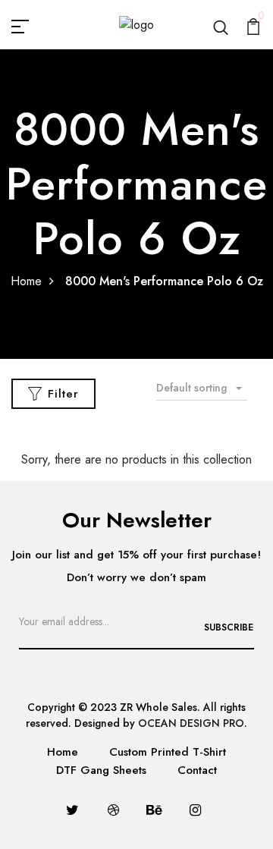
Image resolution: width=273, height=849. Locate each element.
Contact (197, 770)
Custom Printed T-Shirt (167, 752)
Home (26, 281)
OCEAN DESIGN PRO (191, 723)
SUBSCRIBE (228, 627)
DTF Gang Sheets (101, 770)
